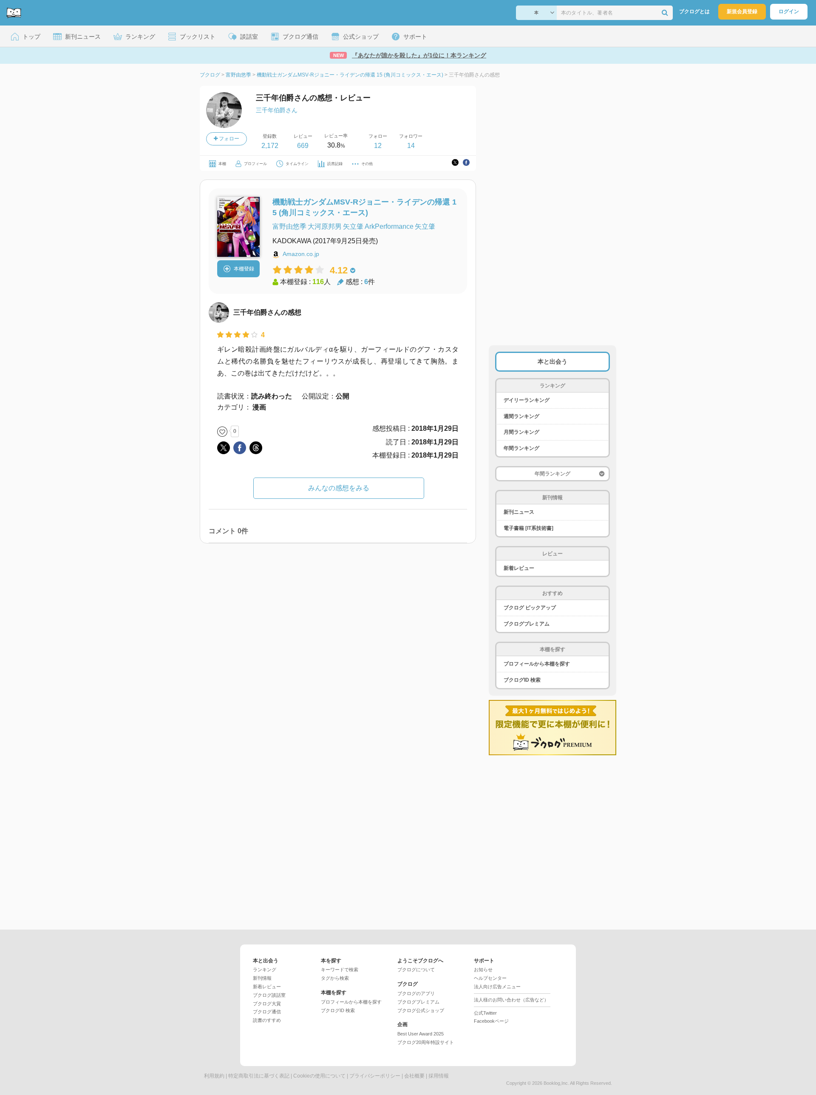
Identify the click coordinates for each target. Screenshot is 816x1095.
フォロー (228, 139)
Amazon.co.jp (301, 253)
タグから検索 (335, 978)
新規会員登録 (742, 11)
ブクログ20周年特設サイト (425, 1042)
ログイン (789, 11)
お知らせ (483, 969)
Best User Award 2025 (420, 1033)
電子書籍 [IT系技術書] (528, 528)
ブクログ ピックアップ (530, 608)
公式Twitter (485, 1012)
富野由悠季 (289, 226)
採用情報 (438, 1076)
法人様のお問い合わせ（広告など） (511, 999)
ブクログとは (694, 11)
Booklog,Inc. (556, 1083)
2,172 (269, 145)
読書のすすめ (267, 1020)
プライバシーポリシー (374, 1076)
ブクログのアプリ (416, 993)
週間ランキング (521, 416)
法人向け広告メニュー (497, 986)
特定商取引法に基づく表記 (258, 1076)
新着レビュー (519, 568)
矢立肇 (353, 226)
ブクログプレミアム (527, 624)
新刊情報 (262, 978)
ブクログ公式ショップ (420, 1010)
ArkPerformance (389, 226)
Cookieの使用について (319, 1076)
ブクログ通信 (267, 1011)
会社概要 (414, 1076)
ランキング (264, 969)
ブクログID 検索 (522, 680)
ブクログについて (416, 969)
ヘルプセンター (490, 978)
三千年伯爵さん (277, 110)
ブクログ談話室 (269, 995)
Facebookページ (491, 1021)
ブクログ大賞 (267, 1003)
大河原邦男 (325, 226)
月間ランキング (521, 432)
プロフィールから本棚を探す (537, 664)
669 (303, 145)
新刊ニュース (519, 512)
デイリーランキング (527, 400)
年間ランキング (521, 448)
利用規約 (214, 1076)
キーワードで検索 (339, 969)
